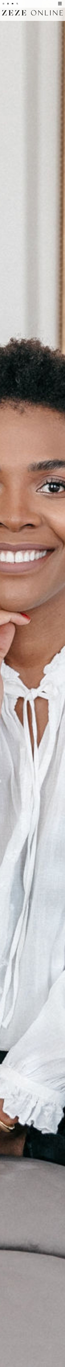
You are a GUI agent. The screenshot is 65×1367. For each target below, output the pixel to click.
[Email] (12, 4)
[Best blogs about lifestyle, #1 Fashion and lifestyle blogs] (32, 13)
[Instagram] (3, 4)
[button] (61, 3)
